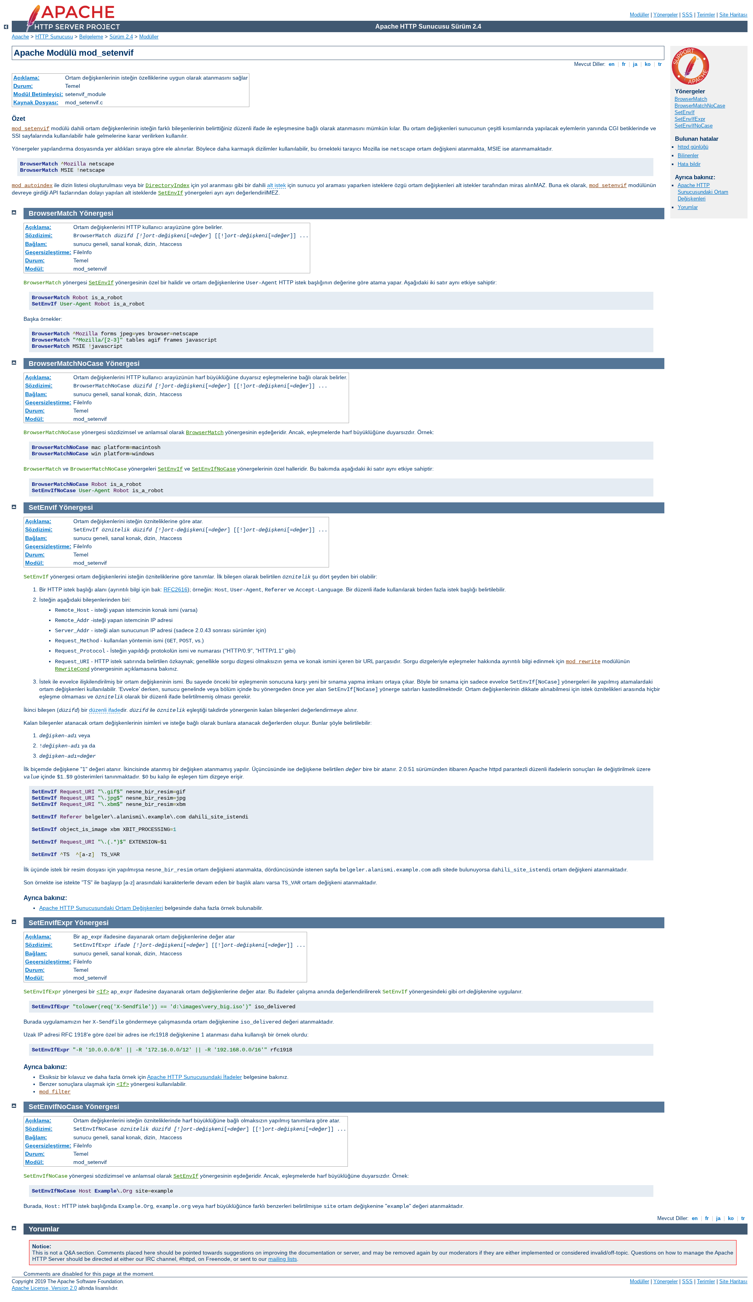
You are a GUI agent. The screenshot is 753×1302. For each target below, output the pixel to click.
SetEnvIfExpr (690, 119)
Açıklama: (26, 78)
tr (660, 64)
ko (647, 64)
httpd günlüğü (693, 147)
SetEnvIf (170, 193)
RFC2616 (175, 589)
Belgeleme (91, 37)
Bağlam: (36, 244)
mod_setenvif (30, 128)
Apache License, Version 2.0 (44, 1288)
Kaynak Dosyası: (35, 102)
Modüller (639, 15)
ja (635, 64)
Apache (20, 37)
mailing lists (282, 1259)
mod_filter (55, 1092)
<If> (102, 992)
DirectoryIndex (167, 185)
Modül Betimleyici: (38, 94)
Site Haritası (733, 15)
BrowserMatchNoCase (700, 106)
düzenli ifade (104, 710)
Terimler (706, 15)
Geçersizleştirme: (48, 252)
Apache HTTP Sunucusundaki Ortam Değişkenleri (703, 192)
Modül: (34, 268)
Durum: (23, 86)
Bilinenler (688, 155)
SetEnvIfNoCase (694, 126)
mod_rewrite (583, 661)
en (611, 64)
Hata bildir (689, 164)
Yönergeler (665, 15)
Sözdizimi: (39, 235)
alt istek (276, 185)
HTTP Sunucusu (54, 37)
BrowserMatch (691, 99)
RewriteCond (72, 669)
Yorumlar (688, 207)
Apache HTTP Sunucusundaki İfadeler (194, 1077)
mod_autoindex (32, 185)
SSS (687, 15)
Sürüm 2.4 (121, 37)
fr (623, 64)
